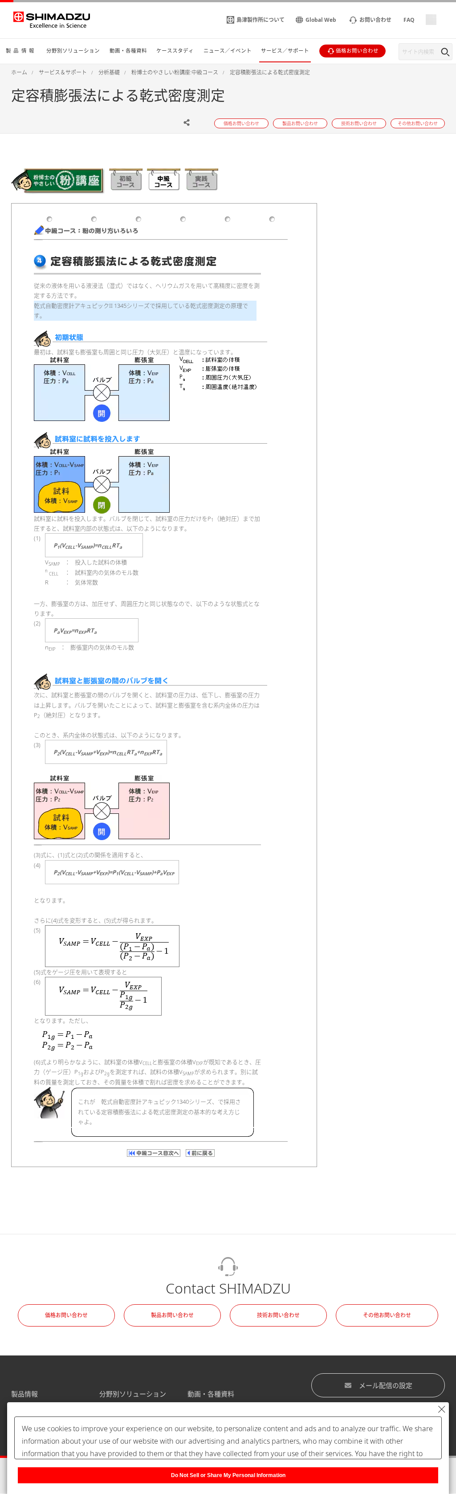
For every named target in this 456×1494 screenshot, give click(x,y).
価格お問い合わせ (66, 1315)
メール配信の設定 (385, 1385)
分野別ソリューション (132, 1393)
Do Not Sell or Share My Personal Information (228, 1475)
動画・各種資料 (210, 1393)
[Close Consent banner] (442, 1409)
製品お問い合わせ (172, 1315)
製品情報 (24, 1393)
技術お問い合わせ (278, 1315)
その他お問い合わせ (387, 1315)
